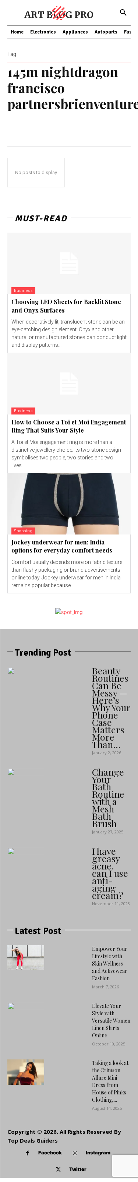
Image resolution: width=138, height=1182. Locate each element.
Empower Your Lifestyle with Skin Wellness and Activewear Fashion (109, 963)
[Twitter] (58, 1169)
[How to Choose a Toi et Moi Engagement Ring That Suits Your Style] (69, 383)
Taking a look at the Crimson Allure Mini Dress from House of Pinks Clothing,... (110, 1081)
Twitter (77, 1169)
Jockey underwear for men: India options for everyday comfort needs (61, 546)
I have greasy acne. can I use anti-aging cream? (110, 873)
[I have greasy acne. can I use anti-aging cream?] (25, 865)
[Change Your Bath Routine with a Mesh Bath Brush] (25, 786)
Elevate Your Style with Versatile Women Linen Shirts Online (111, 1020)
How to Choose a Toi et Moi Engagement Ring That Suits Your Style (68, 426)
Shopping (23, 531)
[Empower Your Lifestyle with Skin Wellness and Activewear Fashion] (25, 957)
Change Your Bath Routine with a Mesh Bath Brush (108, 797)
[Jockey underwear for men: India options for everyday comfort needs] (69, 504)
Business (23, 290)
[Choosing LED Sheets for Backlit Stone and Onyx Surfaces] (69, 263)
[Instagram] (74, 1153)
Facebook (50, 1152)
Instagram (98, 1152)
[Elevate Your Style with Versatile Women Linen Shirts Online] (25, 1022)
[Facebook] (27, 1153)
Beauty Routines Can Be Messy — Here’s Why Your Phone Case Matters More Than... (111, 707)
